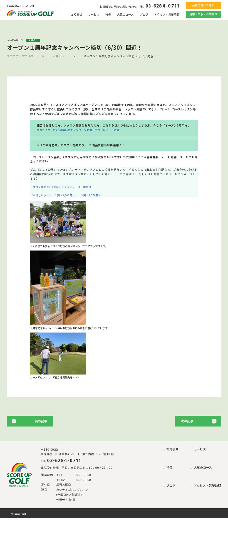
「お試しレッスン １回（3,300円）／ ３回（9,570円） (65, 195)
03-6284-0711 (159, 6)
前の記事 (41, 421)
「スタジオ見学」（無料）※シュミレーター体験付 (60, 187)
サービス (93, 14)
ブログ (144, 14)
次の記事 (187, 421)
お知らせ (76, 14)
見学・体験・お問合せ (203, 14)
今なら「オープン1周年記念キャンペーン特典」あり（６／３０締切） (79, 130)
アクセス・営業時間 (166, 14)
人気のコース (125, 14)
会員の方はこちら (203, 5)
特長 (108, 14)
